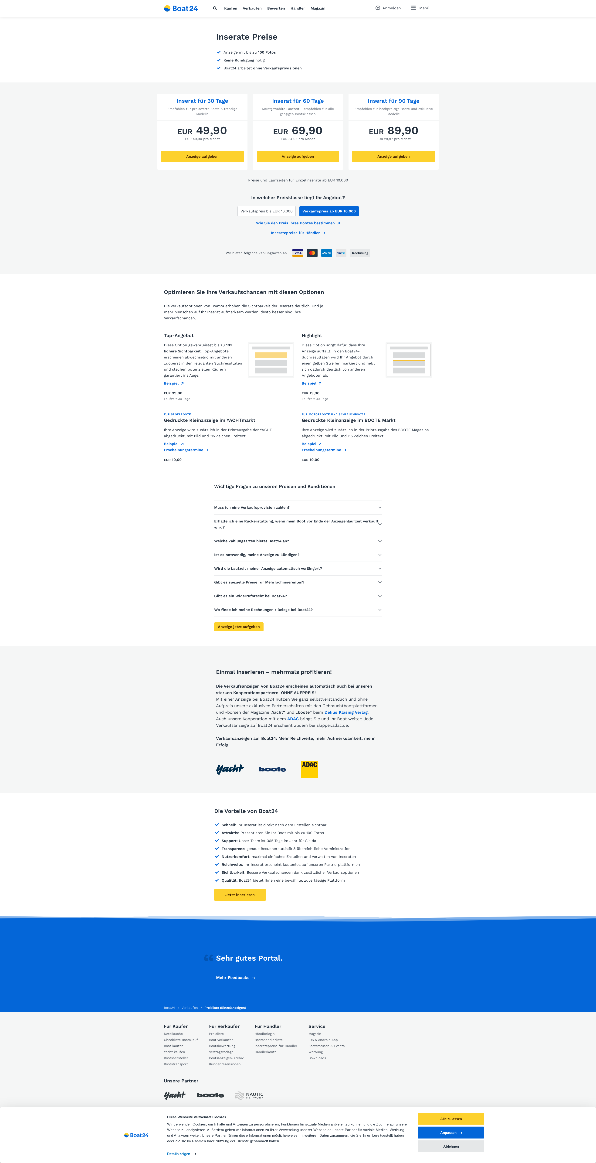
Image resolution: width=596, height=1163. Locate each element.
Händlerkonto (265, 1052)
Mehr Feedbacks (233, 977)
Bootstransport (176, 1064)
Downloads (317, 1058)
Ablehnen (451, 1146)
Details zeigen (178, 1154)
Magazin (318, 8)
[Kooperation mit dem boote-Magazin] (272, 769)
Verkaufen (252, 8)
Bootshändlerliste (269, 1040)
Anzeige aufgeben (202, 156)
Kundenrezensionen (225, 1064)
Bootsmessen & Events (326, 1046)
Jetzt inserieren (240, 895)
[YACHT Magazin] (175, 1095)
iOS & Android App (323, 1040)
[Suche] (216, 8)
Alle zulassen (451, 1119)
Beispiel (171, 383)
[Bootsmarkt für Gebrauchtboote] (181, 8)
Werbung (315, 1052)
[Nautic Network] (249, 1095)
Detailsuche (173, 1034)
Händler (298, 8)
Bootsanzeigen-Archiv (226, 1058)
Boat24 (169, 1008)
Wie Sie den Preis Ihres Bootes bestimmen (295, 223)
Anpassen (448, 1133)
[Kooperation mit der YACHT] (230, 769)
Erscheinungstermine (183, 450)
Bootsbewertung (222, 1046)
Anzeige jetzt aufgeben (239, 626)
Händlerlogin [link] (265, 1034)
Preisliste (216, 1034)
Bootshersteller (176, 1058)
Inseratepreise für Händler (295, 233)
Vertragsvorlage (221, 1052)
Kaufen (230, 8)
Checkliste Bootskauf (181, 1040)
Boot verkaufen (221, 1040)
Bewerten (276, 8)
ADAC (293, 718)
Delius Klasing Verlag (346, 712)
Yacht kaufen (174, 1052)
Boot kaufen (173, 1046)
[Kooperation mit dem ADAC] (309, 769)
